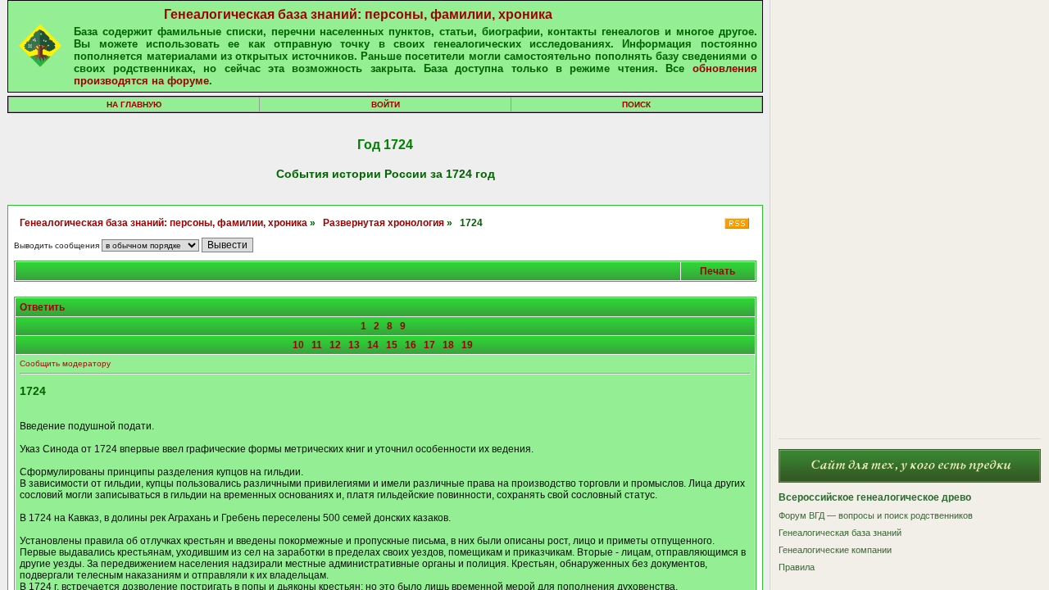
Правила (797, 567)
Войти (385, 104)
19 (467, 345)
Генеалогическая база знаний (840, 533)
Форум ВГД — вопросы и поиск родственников (876, 515)
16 (410, 345)
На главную (134, 104)
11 (316, 345)
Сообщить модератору (65, 363)
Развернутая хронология (383, 223)
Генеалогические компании (835, 550)
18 (448, 345)
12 (335, 345)
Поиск (636, 104)
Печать (717, 271)
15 (391, 345)
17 (429, 345)
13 (354, 345)
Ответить (42, 307)
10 (298, 345)
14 (373, 345)
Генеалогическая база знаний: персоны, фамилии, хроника (358, 14)
